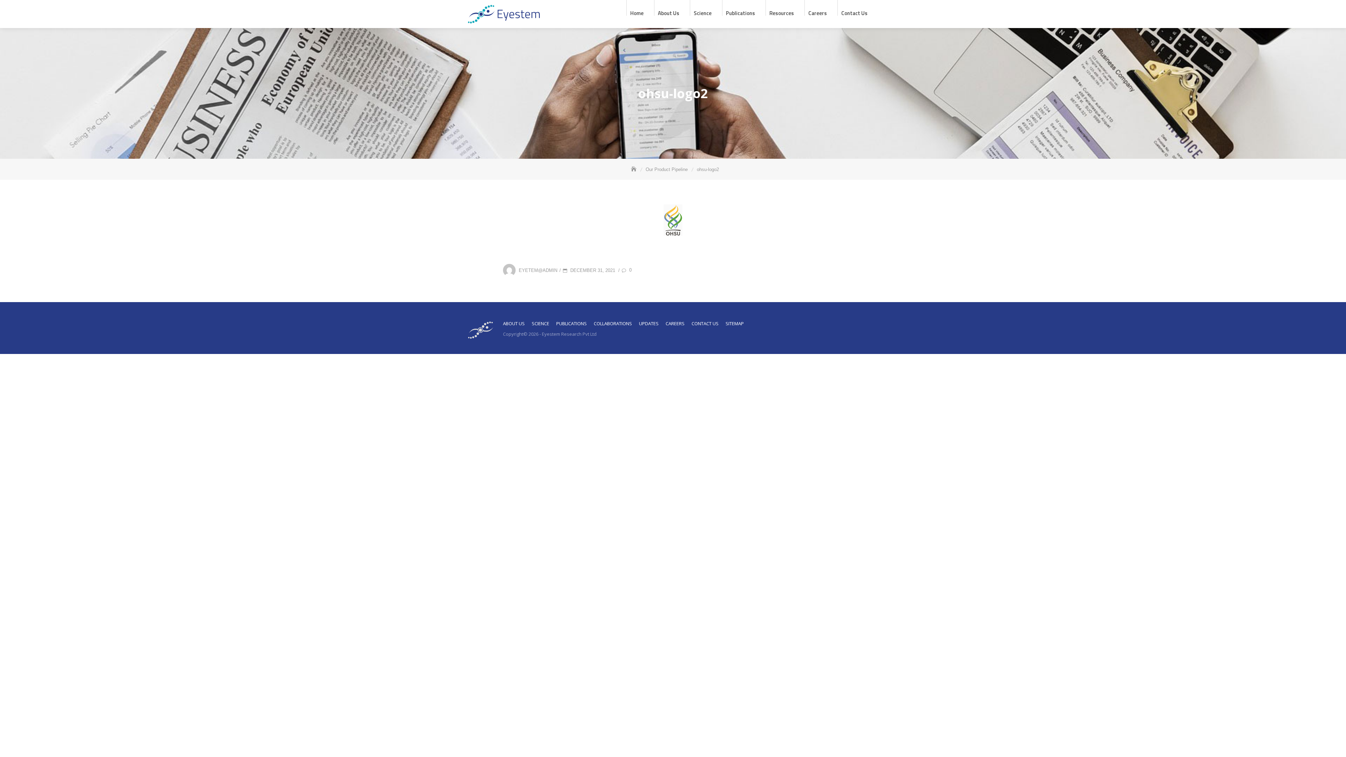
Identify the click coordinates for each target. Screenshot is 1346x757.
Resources (781, 12)
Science (703, 12)
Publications (740, 12)
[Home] (634, 169)
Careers (817, 12)
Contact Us (854, 12)
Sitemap (735, 323)
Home (637, 12)
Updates (649, 323)
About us (668, 12)
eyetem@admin (538, 270)
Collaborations (613, 323)
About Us (514, 323)
